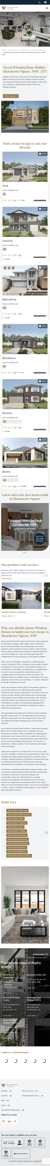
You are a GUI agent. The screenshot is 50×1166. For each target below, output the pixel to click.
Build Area (26, 50)
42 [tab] (20, 421)
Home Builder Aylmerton (17, 835)
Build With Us (14, 50)
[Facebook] (15, 1121)
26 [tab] (12, 480)
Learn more (7, 993)
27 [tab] (8, 421)
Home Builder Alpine (15, 819)
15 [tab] (4, 194)
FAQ (3, 1100)
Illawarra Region (39, 50)
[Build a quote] (45, 2)
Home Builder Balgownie (17, 852)
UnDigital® (37, 1161)
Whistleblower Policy (31, 1096)
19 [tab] (4, 366)
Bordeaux (9, 358)
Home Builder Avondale (16, 831)
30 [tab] (4, 249)
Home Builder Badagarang (18, 843)
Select (44, 153)
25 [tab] (8, 480)
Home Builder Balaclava (17, 847)
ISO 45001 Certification (11, 1110)
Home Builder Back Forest (17, 839)
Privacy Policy (28, 1091)
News (3, 1105)
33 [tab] (12, 421)
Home (3, 50)
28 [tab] (4, 308)
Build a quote (10, 96)
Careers (4, 1091)
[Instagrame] (3, 1121)
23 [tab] (4, 421)
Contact (4, 1096)
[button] (24, 552)
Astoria (7, 240)
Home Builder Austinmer (17, 823)
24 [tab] (4, 480)
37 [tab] (16, 421)
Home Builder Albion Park (17, 810)
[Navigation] (47, 8)
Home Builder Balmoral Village (19, 856)
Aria (5, 185)
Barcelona (9, 299)
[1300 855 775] (39, 2)
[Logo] (10, 8)
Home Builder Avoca (15, 827)
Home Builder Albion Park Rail (19, 814)
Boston (7, 413)
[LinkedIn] (9, 1121)
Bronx (6, 471)
